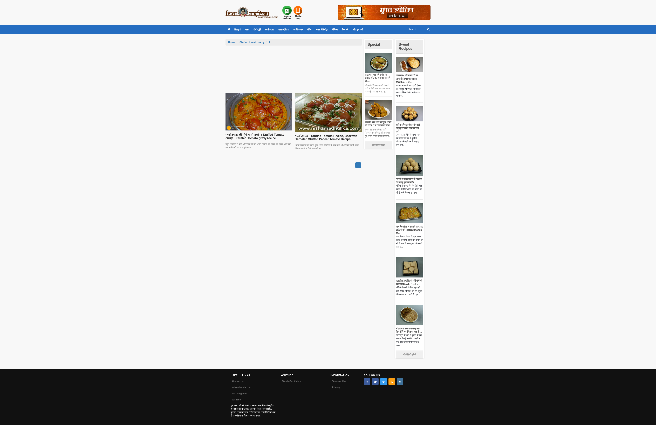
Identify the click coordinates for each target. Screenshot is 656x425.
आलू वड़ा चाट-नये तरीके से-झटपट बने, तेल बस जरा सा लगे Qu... (377, 77)
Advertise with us (241, 387)
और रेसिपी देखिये (378, 144)
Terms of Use (339, 381)
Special (373, 44)
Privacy (336, 387)
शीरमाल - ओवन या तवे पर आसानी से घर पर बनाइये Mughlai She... (407, 78)
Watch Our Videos (291, 381)
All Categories (239, 393)
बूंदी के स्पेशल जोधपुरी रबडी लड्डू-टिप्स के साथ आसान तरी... (408, 128)
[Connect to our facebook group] (375, 381)
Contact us (237, 381)
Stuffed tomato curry (252, 42)
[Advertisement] (293, 71)
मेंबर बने (345, 29)
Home (231, 42)
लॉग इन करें (358, 29)
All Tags (236, 399)
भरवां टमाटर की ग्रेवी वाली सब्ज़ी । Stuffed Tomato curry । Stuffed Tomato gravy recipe (255, 136)
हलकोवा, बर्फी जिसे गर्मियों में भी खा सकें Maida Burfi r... (409, 282)
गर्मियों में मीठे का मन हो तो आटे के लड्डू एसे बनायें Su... (409, 180)
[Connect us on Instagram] (400, 381)
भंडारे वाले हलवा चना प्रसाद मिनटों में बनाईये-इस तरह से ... (409, 330)
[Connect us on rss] (391, 381)
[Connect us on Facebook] (367, 381)
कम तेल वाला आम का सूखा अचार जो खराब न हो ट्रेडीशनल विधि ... (378, 123)
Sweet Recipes (405, 46)
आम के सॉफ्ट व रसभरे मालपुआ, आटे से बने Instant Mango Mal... (409, 230)
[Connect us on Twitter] (383, 381)
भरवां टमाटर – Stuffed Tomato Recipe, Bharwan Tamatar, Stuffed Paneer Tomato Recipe (326, 137)
